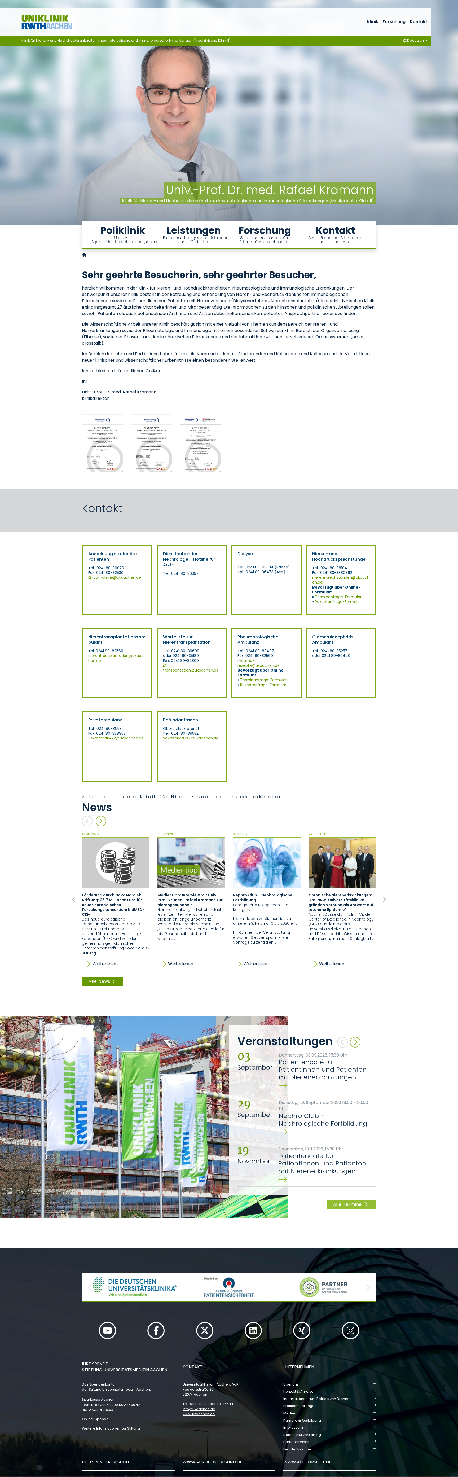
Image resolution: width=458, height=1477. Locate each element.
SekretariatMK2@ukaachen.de (116, 738)
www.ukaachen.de (199, 1414)
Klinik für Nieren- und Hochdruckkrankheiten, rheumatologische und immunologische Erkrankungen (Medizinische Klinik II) (126, 40)
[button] (74, 899)
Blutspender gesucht (106, 1462)
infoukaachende (199, 1409)
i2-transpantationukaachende (191, 668)
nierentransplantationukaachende (116, 658)
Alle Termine (348, 1204)
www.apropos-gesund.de (212, 1462)
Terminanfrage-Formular (338, 596)
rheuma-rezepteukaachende (258, 663)
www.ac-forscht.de (307, 1462)
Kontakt (418, 22)
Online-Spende (95, 1419)
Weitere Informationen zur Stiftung (111, 1428)
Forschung (394, 22)
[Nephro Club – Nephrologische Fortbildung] (267, 862)
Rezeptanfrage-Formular (338, 601)
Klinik (372, 22)
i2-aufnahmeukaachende (114, 577)
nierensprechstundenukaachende (340, 580)
